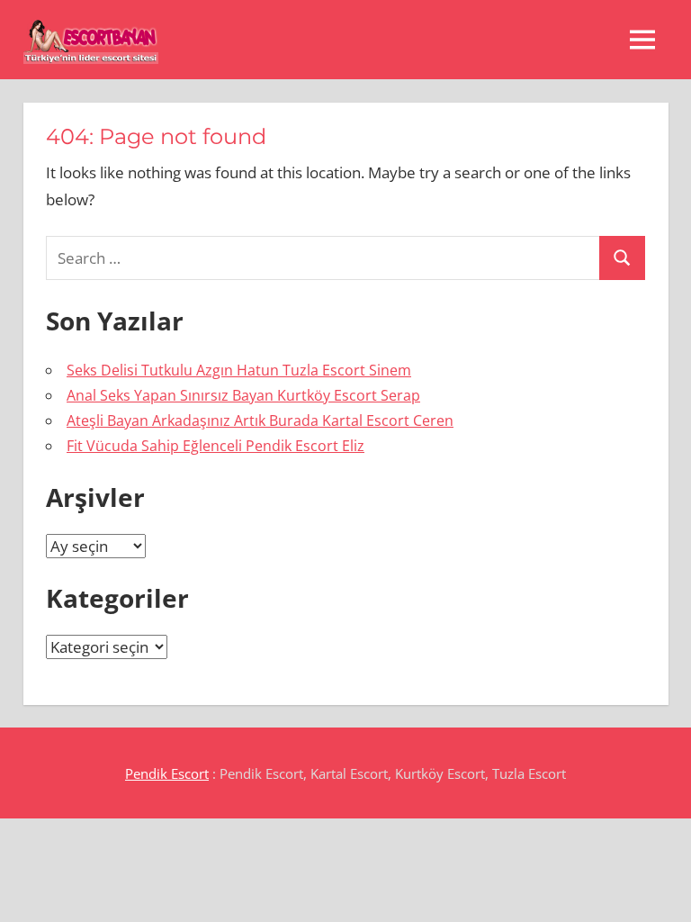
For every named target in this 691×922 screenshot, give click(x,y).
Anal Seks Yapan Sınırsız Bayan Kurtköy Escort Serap (243, 395)
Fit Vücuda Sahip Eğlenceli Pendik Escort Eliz (215, 446)
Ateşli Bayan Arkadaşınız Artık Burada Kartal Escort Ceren (260, 420)
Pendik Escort (167, 773)
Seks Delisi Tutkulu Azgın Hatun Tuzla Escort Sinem (239, 370)
